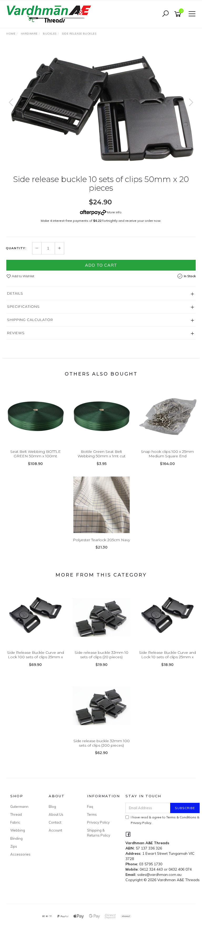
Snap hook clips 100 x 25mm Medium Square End (167, 453)
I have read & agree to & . (165, 820)
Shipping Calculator (30, 320)
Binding (16, 838)
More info (114, 212)
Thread (16, 814)
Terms (92, 814)
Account (55, 830)
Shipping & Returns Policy (98, 832)
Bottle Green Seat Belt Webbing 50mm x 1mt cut (101, 453)
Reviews (16, 333)
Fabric (15, 822)
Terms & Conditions (181, 817)
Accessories (20, 854)
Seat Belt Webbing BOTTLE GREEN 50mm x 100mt (35, 453)
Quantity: (16, 248)
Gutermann (19, 806)
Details (15, 293)
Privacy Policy (98, 822)
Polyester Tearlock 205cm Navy (101, 539)
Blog (52, 806)
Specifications (23, 306)
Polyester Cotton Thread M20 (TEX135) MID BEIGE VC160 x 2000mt (45, 914)
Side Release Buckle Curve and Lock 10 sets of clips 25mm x (167, 654)
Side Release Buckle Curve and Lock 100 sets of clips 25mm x (35, 654)
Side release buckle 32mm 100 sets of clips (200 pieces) (101, 743)
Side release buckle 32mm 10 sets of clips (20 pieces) (101, 654)
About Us (56, 814)
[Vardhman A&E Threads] (49, 13)
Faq (90, 806)
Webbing (17, 830)
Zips (13, 846)
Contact (55, 822)
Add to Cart (101, 265)
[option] (101, 107)
